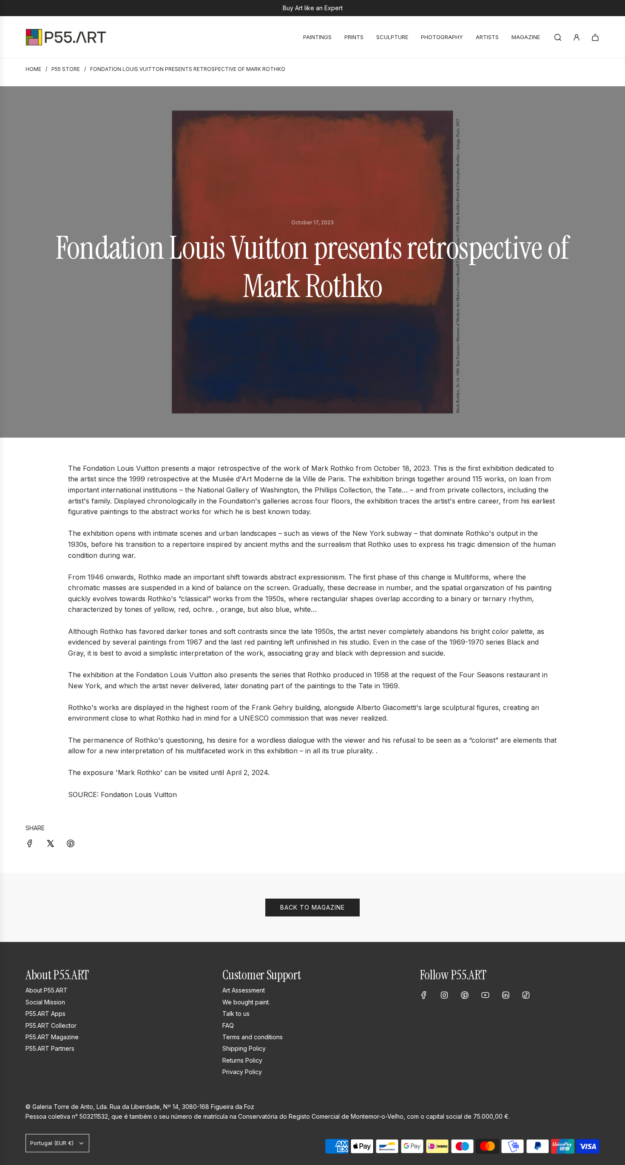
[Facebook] (424, 995)
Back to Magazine (312, 907)
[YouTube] (485, 995)
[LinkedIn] (505, 995)
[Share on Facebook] (29, 843)
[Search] (557, 37)
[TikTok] (526, 995)
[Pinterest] (464, 995)
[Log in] (576, 37)
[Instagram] (444, 995)
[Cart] (595, 37)
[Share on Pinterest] (70, 843)
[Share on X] (50, 843)
